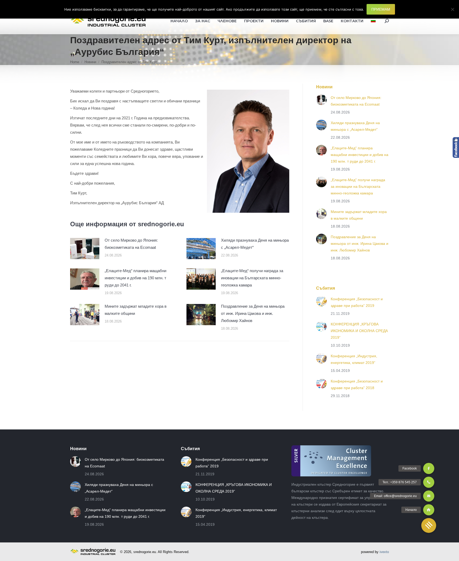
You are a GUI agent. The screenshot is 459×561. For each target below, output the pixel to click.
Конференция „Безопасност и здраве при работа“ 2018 (357, 384)
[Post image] (84, 248)
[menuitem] (373, 20)
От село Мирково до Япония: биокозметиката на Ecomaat (131, 244)
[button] (428, 525)
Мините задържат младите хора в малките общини (136, 310)
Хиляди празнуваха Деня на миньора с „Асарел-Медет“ (255, 244)
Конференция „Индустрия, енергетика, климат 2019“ (354, 359)
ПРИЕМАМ (380, 9)
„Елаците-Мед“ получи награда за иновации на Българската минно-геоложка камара (252, 277)
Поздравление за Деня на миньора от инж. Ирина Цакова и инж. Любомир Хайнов (252, 313)
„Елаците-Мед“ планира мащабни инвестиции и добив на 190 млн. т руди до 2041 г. (135, 277)
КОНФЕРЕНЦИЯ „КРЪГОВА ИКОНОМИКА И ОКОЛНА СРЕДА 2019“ (359, 331)
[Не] (452, 9)
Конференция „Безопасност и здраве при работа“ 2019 (357, 302)
